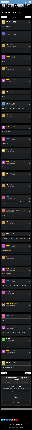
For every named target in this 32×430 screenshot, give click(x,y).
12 (16, 303)
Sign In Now (16, 402)
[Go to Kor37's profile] (3, 45)
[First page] (2, 17)
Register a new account (16, 391)
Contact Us (19, 424)
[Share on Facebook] (4, 420)
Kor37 (7, 44)
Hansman (8, 233)
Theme (12, 424)
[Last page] (30, 17)
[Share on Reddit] (12, 420)
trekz (7, 33)
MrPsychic (4, 14)
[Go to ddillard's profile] (3, 139)
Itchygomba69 (10, 185)
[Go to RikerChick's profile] (3, 57)
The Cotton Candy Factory (23, 14)
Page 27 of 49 (16, 17)
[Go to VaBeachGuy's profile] (3, 304)
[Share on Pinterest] (17, 420)
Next (27, 17)
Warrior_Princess (11, 21)
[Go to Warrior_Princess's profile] (3, 22)
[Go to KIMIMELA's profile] (3, 339)
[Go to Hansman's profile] (3, 234)
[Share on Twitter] (2, 420)
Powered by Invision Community (16, 427)
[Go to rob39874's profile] (3, 103)
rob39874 (8, 103)
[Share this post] (29, 23)
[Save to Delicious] (9, 420)
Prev (5, 17)
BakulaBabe (9, 327)
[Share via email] (15, 420)
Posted (11, 22)
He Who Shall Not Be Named (14, 210)
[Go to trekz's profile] (3, 33)
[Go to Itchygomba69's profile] (3, 185)
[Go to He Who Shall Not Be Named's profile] (3, 210)
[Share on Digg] (7, 420)
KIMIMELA (9, 339)
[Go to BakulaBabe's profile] (3, 327)
